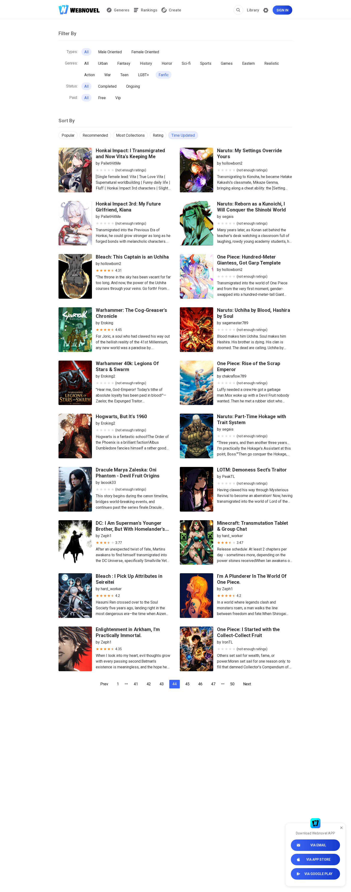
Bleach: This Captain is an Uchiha (132, 257)
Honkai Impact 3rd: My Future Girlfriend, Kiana (128, 207)
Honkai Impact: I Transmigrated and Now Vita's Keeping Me (130, 153)
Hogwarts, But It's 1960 (121, 416)
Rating (158, 135)
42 (149, 684)
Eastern (248, 63)
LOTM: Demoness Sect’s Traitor (252, 470)
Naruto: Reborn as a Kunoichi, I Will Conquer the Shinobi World (251, 207)
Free (102, 98)
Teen (124, 75)
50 (232, 684)
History (146, 63)
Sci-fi (186, 63)
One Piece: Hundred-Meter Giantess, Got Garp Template (249, 260)
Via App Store (318, 859)
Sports (205, 63)
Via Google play (318, 874)
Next (247, 684)
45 (187, 684)
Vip (118, 98)
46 (200, 684)
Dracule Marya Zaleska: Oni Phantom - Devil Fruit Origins (128, 473)
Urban (103, 63)
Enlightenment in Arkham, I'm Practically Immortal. (128, 632)
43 (162, 684)
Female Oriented (145, 52)
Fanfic (164, 75)
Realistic (271, 63)
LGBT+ (143, 75)
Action (89, 75)
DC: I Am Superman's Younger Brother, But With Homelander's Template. (130, 529)
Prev (104, 684)
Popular (68, 135)
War (107, 75)
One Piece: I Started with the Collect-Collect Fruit (248, 632)
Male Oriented (110, 52)
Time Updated (183, 135)
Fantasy (123, 63)
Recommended (95, 135)
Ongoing (133, 86)
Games (227, 63)
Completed (107, 86)
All (86, 52)
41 (136, 684)
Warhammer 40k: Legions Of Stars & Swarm (127, 366)
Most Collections (130, 135)
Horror (167, 63)
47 (213, 684)
